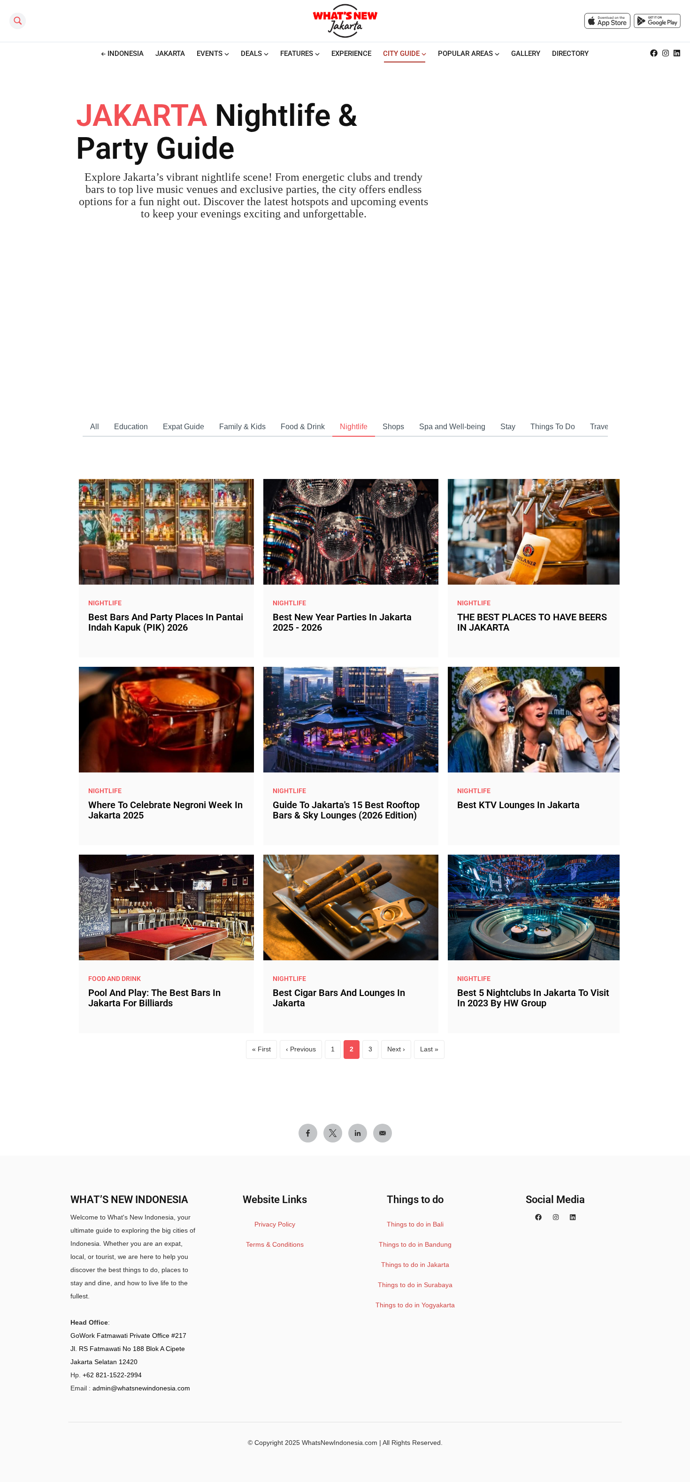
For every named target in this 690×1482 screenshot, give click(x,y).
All (94, 427)
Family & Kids (242, 427)
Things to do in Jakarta (415, 1264)
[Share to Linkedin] (357, 1133)
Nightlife (354, 427)
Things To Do (552, 427)
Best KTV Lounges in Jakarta (518, 804)
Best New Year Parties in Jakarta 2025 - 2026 (342, 622)
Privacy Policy (274, 1224)
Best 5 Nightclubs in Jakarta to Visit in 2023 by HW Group (533, 998)
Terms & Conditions (275, 1244)
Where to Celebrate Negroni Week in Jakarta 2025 (165, 810)
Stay (507, 427)
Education (131, 427)
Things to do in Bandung (415, 1244)
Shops (393, 427)
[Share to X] (332, 1133)
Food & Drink (303, 427)
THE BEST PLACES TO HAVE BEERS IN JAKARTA (532, 622)
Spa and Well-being (452, 427)
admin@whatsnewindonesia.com (141, 1388)
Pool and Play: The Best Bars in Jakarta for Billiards (154, 998)
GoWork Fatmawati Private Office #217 (128, 1335)
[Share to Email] (382, 1133)
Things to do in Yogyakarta (415, 1305)
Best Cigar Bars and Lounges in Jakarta (339, 998)
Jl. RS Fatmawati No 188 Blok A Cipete (127, 1348)
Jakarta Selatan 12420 (104, 1362)
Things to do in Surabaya (415, 1285)
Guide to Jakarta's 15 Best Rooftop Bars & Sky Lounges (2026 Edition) (346, 810)
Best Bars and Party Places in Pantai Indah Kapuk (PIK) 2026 (165, 622)
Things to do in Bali (415, 1224)
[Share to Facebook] (308, 1133)
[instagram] (556, 1217)
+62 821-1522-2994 (112, 1375)
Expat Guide (183, 427)
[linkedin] (572, 1217)
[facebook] (538, 1217)
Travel (600, 427)
